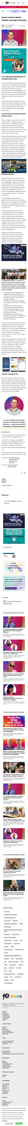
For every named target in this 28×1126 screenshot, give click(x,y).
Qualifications (13, 964)
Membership (5, 1092)
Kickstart (6, 946)
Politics (5, 964)
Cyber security (15, 934)
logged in (13, 501)
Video (3, 1076)
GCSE (21, 940)
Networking (5, 1104)
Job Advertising (6, 1065)
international (17, 943)
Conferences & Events (7, 1102)
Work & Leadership (6, 1031)
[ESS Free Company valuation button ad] (14, 536)
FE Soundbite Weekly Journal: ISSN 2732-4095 (13, 1053)
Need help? (4, 1093)
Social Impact (5, 1033)
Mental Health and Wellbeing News (12, 955)
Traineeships (18, 977)
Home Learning (7, 943)
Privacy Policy (5, 1018)
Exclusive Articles (6, 1051)
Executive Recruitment (7, 1042)
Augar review (7, 920)
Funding (16, 940)
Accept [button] (19, 1123)
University (6, 980)
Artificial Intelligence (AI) (10, 917)
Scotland (20, 964)
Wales (12, 980)
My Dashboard (5, 1088)
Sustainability (20, 974)
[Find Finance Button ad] (14, 583)
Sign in (23, 3)
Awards (4, 1100)
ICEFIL (20, 242)
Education (4, 1027)
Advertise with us (6, 1017)
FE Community (5, 1014)
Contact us (4, 1012)
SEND (5, 967)
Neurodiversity (19, 958)
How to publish (5, 1083)
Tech (11, 977)
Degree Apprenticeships (10, 937)
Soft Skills (18, 967)
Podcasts (4, 1075)
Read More (4, 1121)
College (21, 923)
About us (4, 1011)
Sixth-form (11, 967)
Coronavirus (7, 934)
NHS (5, 961)
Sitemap (4, 1019)
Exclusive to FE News (14, 457)
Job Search (5, 1043)
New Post (4, 1086)
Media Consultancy (6, 1066)
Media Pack (5, 1062)
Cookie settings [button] (9, 1123)
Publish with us (5, 1015)
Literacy (6, 952)
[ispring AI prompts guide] (14, 260)
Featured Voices (6, 1052)
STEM (10, 971)
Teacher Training (12, 466)
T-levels (6, 977)
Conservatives (7, 926)
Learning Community (13, 465)
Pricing (3, 1061)
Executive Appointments (8, 1041)
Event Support (5, 1067)
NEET (12, 958)
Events (3, 1089)
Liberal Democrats (8, 949)
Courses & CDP (5, 1103)
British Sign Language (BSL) (10, 923)
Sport (5, 971)
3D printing (6, 911)
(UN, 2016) (18, 90)
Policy (21, 961)
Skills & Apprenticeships (8, 1032)
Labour (12, 946)
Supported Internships (9, 974)
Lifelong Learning (19, 949)
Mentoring (6, 958)
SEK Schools (8, 182)
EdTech (4, 1028)
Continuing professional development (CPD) (13, 930)
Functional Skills (8, 940)
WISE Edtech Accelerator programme (15, 426)
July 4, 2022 (8, 26)
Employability (5, 1029)
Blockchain (15, 920)
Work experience (8, 983)
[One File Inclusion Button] (14, 567)
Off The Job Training (13, 961)
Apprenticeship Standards (10, 914)
